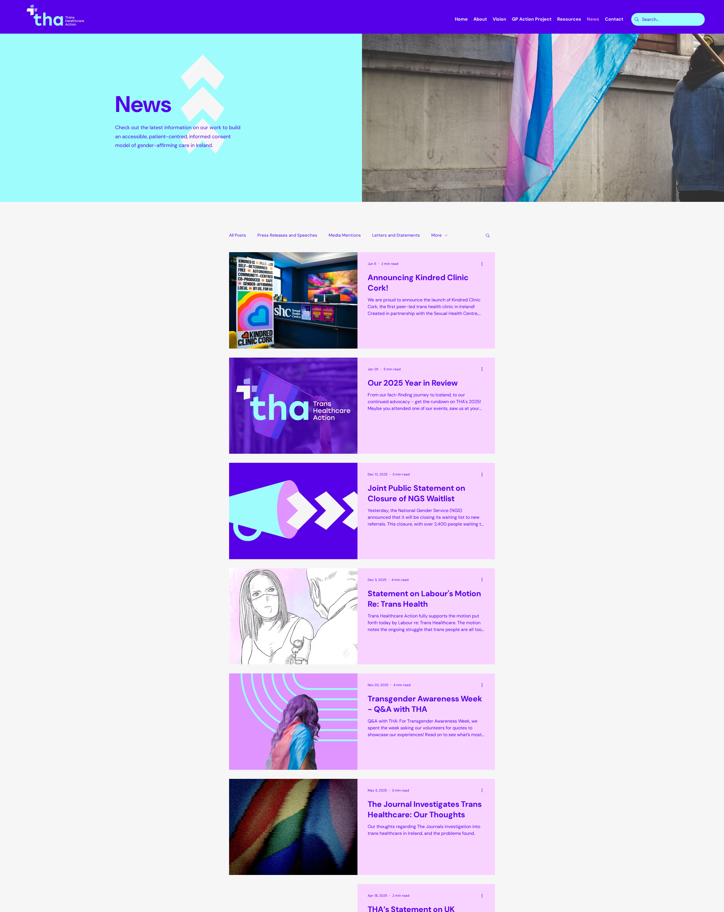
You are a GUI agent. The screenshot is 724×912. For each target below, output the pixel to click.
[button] (487, 236)
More (436, 235)
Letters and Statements (396, 235)
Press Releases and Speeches (287, 235)
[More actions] (483, 263)
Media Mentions (345, 235)
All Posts (237, 235)
